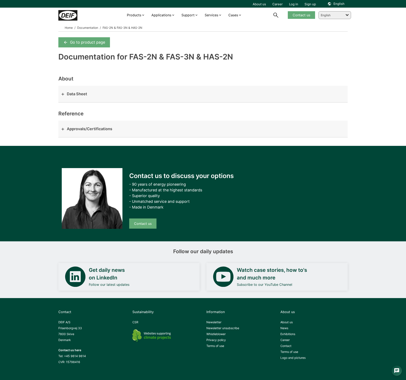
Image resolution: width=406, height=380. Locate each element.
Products (134, 15)
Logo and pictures (293, 357)
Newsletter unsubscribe (222, 328)
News (284, 328)
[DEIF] (76, 15)
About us (286, 322)
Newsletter (213, 322)
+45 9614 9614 (75, 356)
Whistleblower (216, 334)
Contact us (143, 223)
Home (69, 27)
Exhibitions (287, 334)
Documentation (87, 27)
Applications (161, 15)
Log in (293, 4)
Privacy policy (216, 340)
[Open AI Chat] (397, 371)
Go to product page (87, 42)
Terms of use (215, 346)
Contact (285, 346)
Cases (233, 15)
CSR (135, 322)
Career (285, 340)
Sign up (310, 4)
